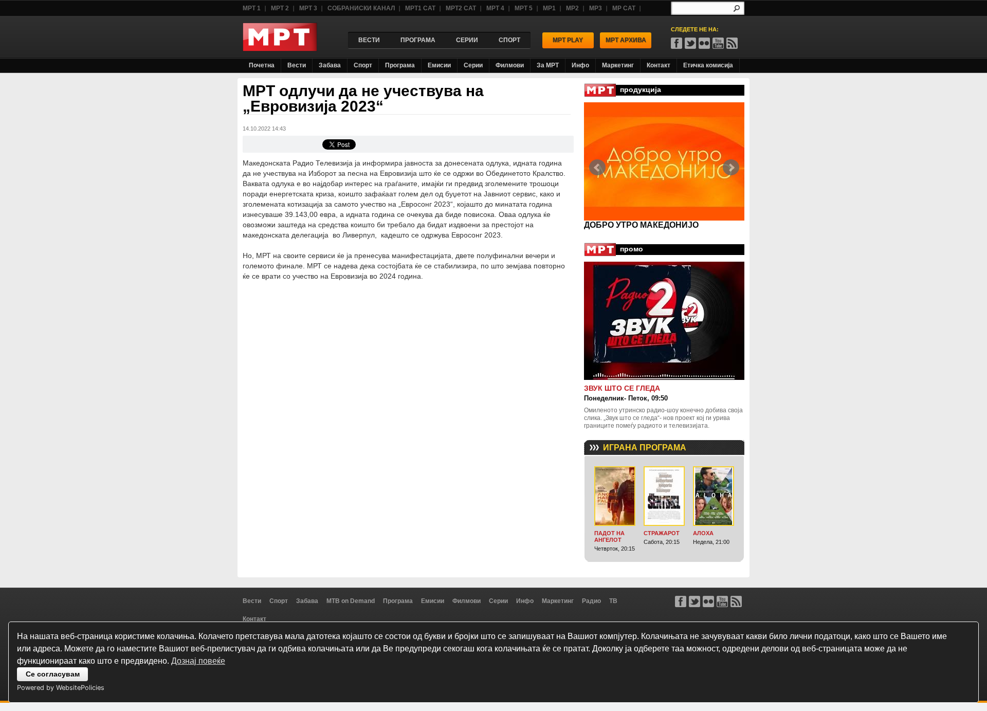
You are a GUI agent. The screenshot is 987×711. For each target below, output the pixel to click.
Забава (330, 65)
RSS (732, 43)
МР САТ (623, 8)
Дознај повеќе (198, 661)
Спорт (363, 65)
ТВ (613, 601)
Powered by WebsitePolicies (60, 687)
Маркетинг (618, 65)
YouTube (718, 43)
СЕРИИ (467, 40)
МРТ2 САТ (461, 8)
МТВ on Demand (350, 601)
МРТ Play (568, 40)
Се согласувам (53, 674)
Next (731, 167)
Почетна (262, 65)
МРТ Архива (626, 40)
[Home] (280, 48)
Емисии (439, 65)
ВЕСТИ (369, 40)
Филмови (510, 65)
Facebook (676, 43)
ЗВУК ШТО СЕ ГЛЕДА (622, 388)
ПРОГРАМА (417, 40)
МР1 (549, 8)
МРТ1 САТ (420, 8)
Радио (591, 601)
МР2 (572, 8)
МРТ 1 (252, 8)
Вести (296, 65)
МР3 (595, 8)
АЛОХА (703, 533)
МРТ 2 (280, 8)
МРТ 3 (308, 8)
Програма (400, 65)
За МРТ (548, 65)
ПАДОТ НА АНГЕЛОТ (609, 536)
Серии (473, 65)
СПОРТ (509, 40)
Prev (597, 167)
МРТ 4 (495, 8)
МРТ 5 (524, 8)
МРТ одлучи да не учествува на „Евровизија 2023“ (363, 98)
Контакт (658, 65)
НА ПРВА (603, 225)
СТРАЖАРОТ (662, 533)
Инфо (580, 65)
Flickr (704, 43)
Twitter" (690, 43)
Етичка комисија (708, 65)
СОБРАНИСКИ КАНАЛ (361, 8)
